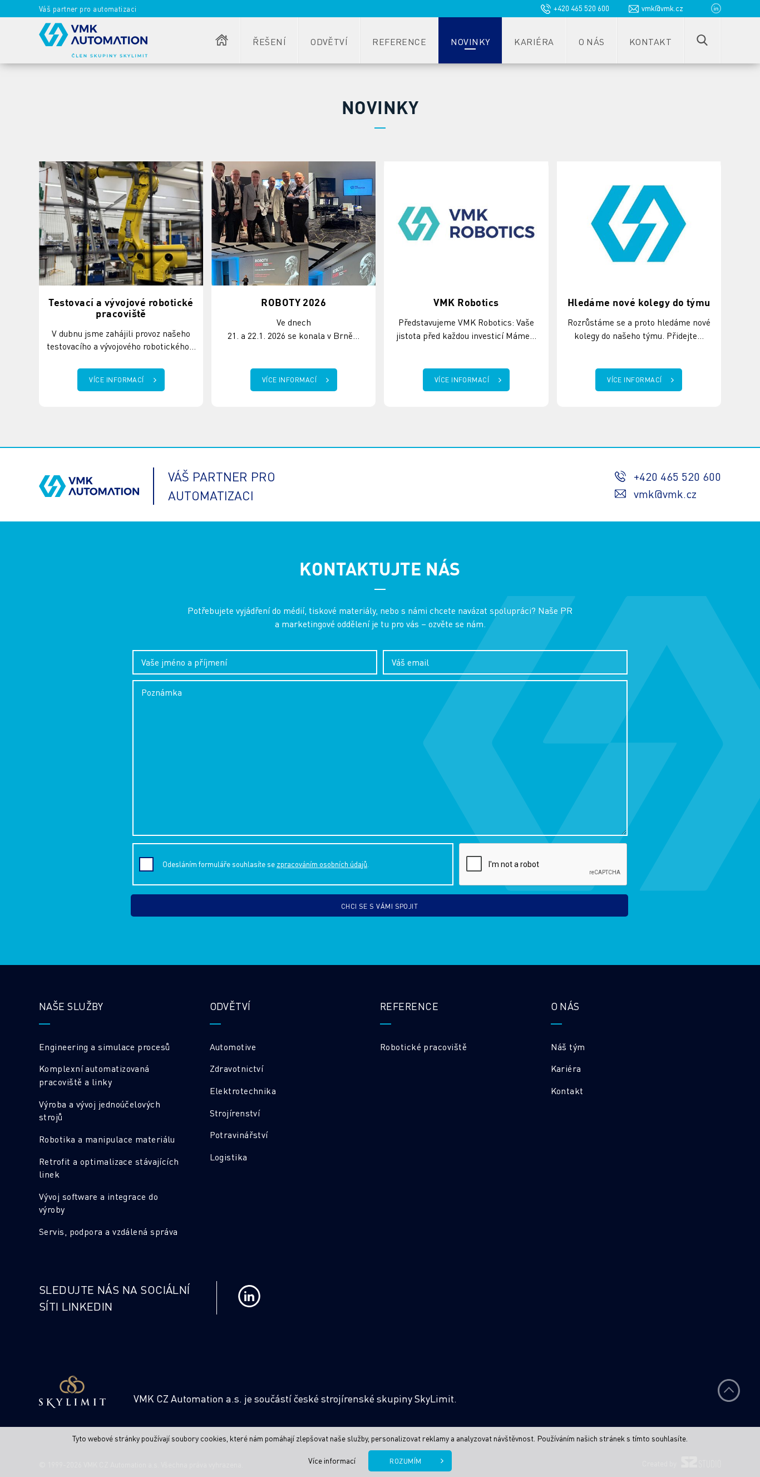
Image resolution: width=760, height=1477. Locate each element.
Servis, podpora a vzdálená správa (108, 1231)
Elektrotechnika (243, 1090)
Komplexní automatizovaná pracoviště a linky (94, 1075)
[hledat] (702, 40)
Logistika (229, 1157)
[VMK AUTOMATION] (93, 40)
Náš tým (568, 1046)
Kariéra (534, 41)
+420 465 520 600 (581, 8)
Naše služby (71, 1006)
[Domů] (222, 40)
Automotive (233, 1046)
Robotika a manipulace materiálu (107, 1139)
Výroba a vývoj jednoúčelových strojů (99, 1111)
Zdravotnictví (237, 1068)
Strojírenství (235, 1113)
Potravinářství (239, 1134)
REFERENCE (409, 1006)
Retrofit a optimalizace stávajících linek (109, 1168)
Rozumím (405, 1460)
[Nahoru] (729, 1390)
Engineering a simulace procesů (104, 1046)
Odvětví (329, 41)
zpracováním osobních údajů (322, 864)
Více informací (332, 1460)
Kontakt (650, 41)
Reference (399, 41)
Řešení (269, 41)
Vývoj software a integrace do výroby (98, 1203)
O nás (592, 41)
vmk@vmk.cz (662, 8)
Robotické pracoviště (423, 1046)
